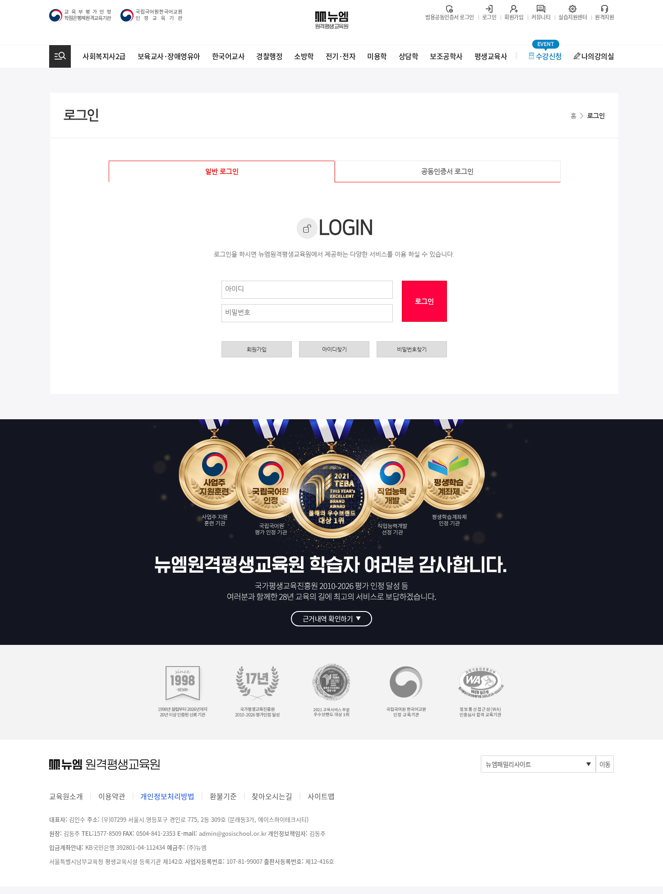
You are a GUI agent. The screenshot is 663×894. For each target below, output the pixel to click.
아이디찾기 (334, 349)
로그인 (424, 301)
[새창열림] (480, 691)
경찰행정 (269, 56)
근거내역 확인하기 (332, 619)
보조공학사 (446, 56)
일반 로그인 (222, 171)
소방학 (304, 56)
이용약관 (111, 796)
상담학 (409, 56)
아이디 (234, 288)
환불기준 (223, 796)
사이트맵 (321, 796)
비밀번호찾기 (412, 349)
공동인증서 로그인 (447, 171)
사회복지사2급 (104, 56)
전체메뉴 (60, 56)
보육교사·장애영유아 (169, 56)
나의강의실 (597, 56)
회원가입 (257, 349)
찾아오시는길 (272, 796)
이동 (605, 764)
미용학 (377, 56)
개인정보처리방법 (167, 796)
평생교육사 (490, 56)
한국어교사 (228, 56)
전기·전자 (341, 56)
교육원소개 (66, 796)
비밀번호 (237, 312)
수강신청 (549, 56)
